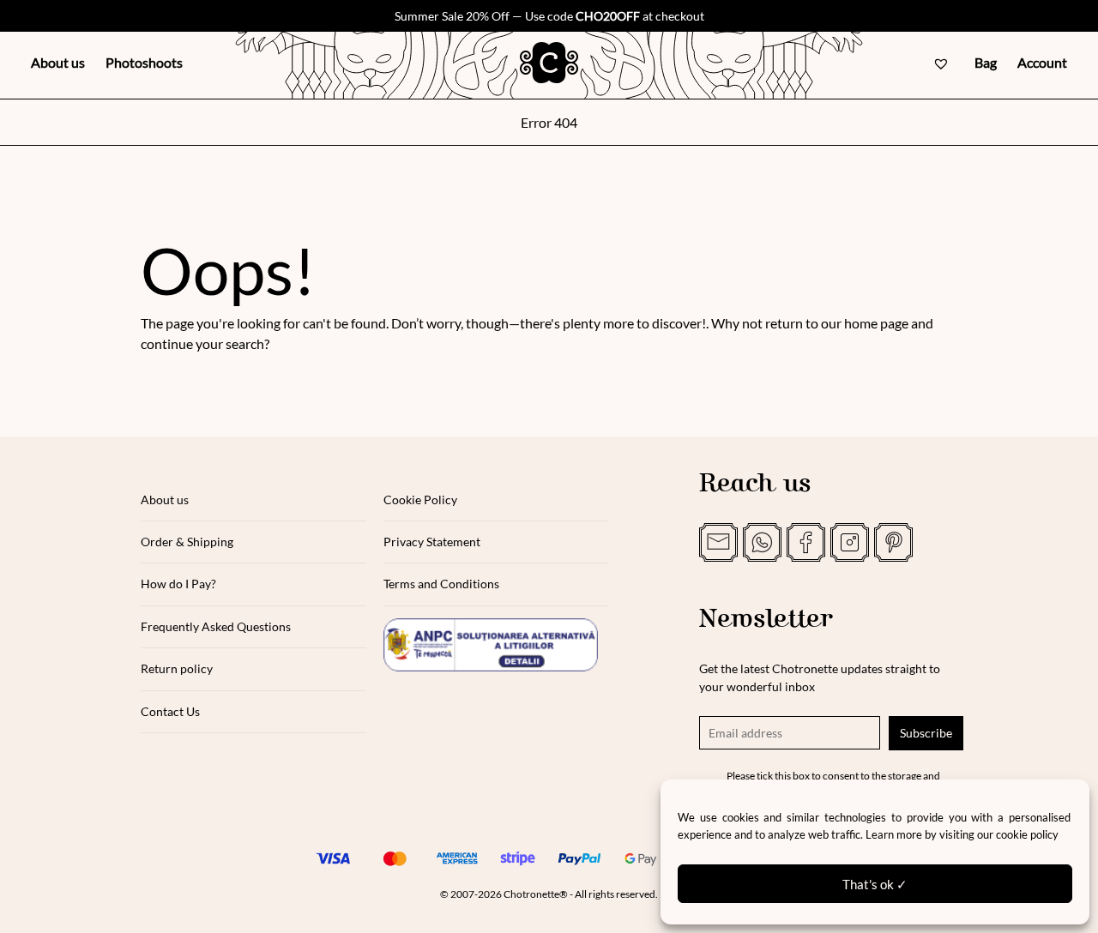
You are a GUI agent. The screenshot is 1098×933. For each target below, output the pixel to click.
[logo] (549, 62)
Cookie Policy (420, 499)
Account (1042, 62)
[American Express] (456, 858)
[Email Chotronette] (718, 542)
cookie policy (1027, 834)
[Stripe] (518, 858)
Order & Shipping (187, 541)
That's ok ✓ (875, 884)
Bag (985, 62)
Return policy (177, 668)
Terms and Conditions (441, 583)
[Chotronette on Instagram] (849, 542)
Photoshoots (144, 62)
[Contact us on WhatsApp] (762, 542)
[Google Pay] (641, 858)
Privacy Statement (431, 541)
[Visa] (333, 858)
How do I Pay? (178, 583)
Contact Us (170, 711)
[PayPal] (580, 858)
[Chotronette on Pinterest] (893, 542)
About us (58, 62)
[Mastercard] (394, 858)
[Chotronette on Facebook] (806, 542)
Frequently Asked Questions (216, 626)
